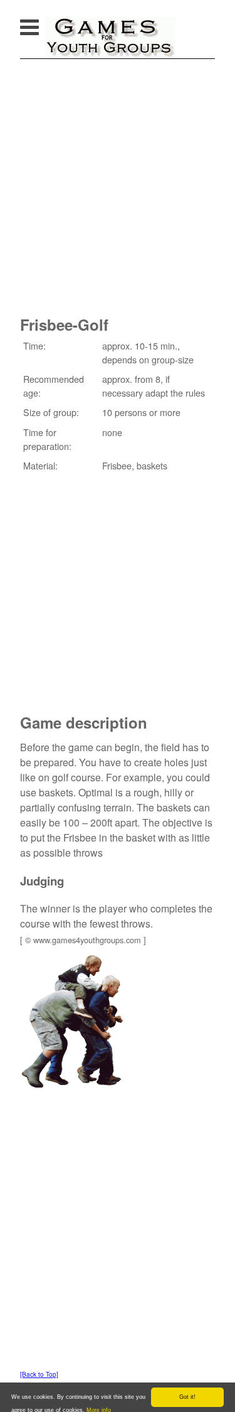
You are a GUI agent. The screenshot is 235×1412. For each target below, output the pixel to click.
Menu (42, 23)
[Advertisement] (117, 183)
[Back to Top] (39, 1374)
